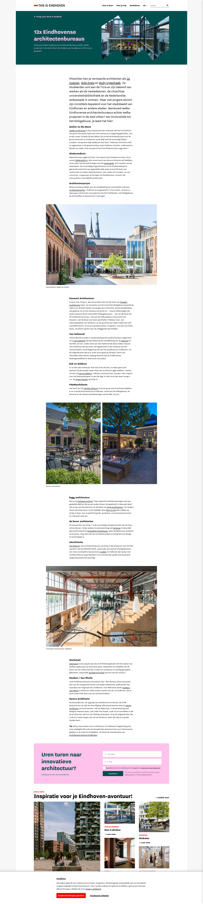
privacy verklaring (93, 889)
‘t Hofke (102, 552)
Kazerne (124, 340)
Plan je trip (121, 5)
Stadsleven (135, 5)
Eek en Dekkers (85, 373)
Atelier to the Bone (77, 130)
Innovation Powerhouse (97, 531)
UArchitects (74, 546)
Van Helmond (79, 340)
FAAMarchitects (91, 388)
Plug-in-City (111, 510)
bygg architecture (115, 507)
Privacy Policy (129, 775)
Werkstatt (73, 663)
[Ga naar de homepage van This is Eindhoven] (49, 5)
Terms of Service (142, 775)
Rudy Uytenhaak (110, 83)
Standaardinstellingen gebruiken (71, 895)
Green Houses (82, 379)
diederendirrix (81, 160)
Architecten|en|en (77, 190)
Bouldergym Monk (96, 672)
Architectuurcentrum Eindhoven (83, 735)
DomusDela (109, 163)
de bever (117, 528)
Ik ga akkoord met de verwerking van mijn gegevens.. (133, 768)
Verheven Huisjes (85, 501)
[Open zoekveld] (167, 5)
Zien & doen (107, 5)
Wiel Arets (87, 83)
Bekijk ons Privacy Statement (150, 768)
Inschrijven (112, 773)
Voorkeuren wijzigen (99, 895)
